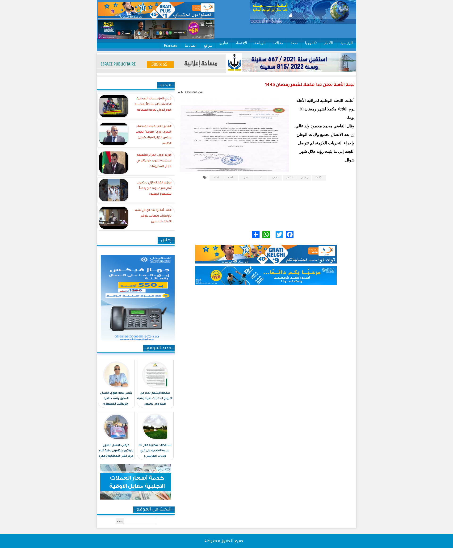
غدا (260, 177)
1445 (319, 177)
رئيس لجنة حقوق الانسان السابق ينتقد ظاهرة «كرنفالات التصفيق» (116, 399)
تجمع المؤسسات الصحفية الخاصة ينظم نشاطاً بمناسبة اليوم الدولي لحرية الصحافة (153, 104)
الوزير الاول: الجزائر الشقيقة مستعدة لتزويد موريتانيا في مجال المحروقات (154, 161)
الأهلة (231, 177)
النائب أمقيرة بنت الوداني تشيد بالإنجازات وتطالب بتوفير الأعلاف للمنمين (153, 216)
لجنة (216, 177)
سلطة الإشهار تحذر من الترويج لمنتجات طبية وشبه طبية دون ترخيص (154, 399)
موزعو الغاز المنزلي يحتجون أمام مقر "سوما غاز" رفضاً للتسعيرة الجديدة (154, 188)
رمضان (304, 177)
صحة (294, 43)
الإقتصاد (241, 43)
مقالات (278, 43)
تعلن (245, 177)
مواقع (208, 45)
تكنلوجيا (311, 43)
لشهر (290, 177)
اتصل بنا (191, 45)
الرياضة (259, 43)
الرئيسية (346, 43)
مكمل (275, 177)
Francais (170, 45)
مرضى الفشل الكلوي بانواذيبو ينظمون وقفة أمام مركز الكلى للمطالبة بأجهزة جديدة (116, 453)
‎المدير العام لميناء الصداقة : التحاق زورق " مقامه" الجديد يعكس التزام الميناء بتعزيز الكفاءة (154, 135)
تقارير (223, 43)
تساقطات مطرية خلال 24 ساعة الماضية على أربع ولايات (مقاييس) (155, 451)
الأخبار (328, 43)
